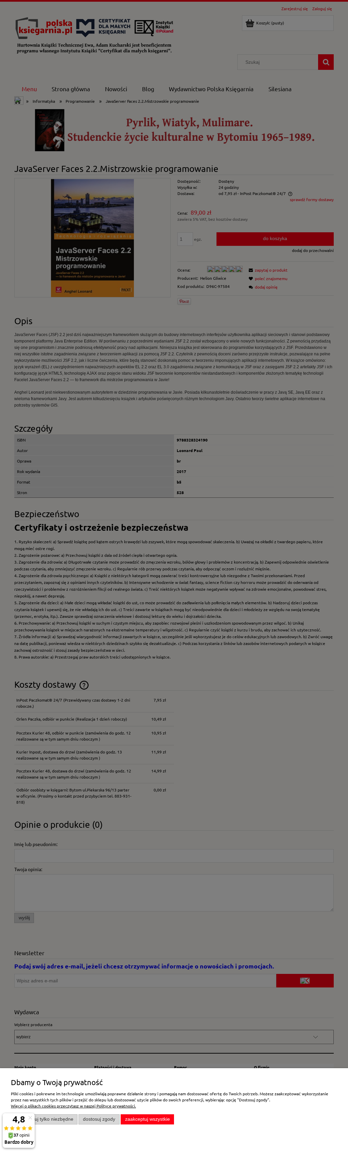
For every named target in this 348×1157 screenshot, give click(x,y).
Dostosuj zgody (99, 1119)
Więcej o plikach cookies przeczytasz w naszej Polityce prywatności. (73, 1106)
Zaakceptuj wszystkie (147, 1119)
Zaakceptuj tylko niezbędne (44, 1119)
